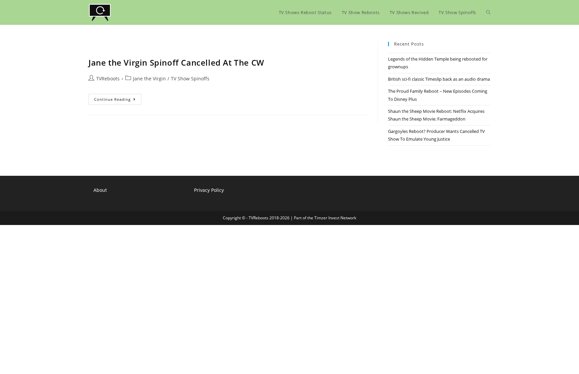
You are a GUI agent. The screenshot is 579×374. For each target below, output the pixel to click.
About (100, 190)
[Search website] (488, 12)
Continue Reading (117, 100)
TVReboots (108, 78)
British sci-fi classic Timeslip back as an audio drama (439, 79)
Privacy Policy (209, 190)
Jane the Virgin (149, 78)
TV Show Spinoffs (190, 78)
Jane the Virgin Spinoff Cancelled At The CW (176, 62)
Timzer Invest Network (335, 218)
